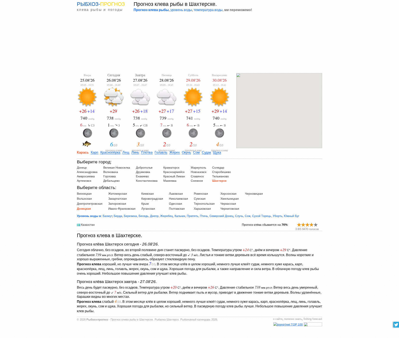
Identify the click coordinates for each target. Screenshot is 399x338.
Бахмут (107, 216)
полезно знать (293, 319)
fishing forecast (313, 319)
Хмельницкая (229, 198)
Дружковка (143, 172)
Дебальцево (111, 180)
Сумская (200, 198)
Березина (130, 216)
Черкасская (228, 203)
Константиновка (147, 180)
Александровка (87, 172)
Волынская (84, 198)
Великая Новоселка (116, 167)
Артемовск (84, 180)
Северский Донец (221, 216)
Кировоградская (152, 198)
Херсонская (228, 193)
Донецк (82, 167)
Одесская (175, 203)
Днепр (154, 216)
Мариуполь (198, 167)
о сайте (277, 319)
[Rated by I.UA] (313, 325)
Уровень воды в (89, 216)
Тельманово (220, 176)
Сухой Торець (261, 216)
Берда (118, 216)
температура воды (208, 10)
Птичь (204, 216)
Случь (239, 216)
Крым (145, 203)
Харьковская (202, 208)
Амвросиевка (86, 176)
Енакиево (142, 176)
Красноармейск (174, 172)
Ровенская (201, 193)
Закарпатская (117, 198)
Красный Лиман (174, 176)
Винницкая (84, 193)
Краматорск (171, 167)
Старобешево (221, 172)
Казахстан (88, 224)
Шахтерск (219, 180)
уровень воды (181, 10)
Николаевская (178, 198)
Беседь (143, 216)
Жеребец (166, 216)
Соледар (218, 167)
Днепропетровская (89, 203)
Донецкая (84, 208)
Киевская (147, 193)
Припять (192, 216)
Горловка (109, 176)
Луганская (148, 208)
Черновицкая (254, 193)
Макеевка (169, 180)
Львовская (176, 193)
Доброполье (144, 167)
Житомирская (117, 193)
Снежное (197, 180)
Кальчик (180, 216)
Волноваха (110, 172)
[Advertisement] (199, 43)
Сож (247, 216)
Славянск (197, 176)
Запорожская (117, 203)
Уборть (277, 216)
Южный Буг (291, 216)
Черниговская (229, 208)
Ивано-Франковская (121, 208)
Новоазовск (198, 172)
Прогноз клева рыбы (151, 10)
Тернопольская (204, 203)
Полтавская (177, 208)
